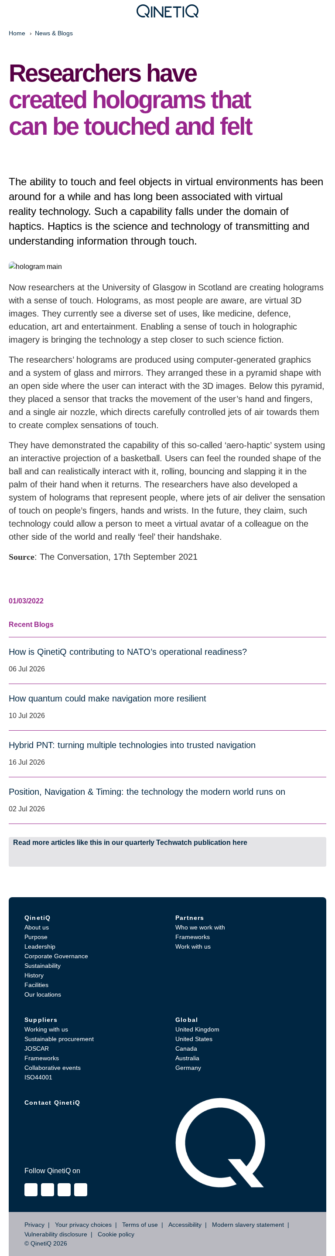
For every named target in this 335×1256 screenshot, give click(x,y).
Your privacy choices (83, 1224)
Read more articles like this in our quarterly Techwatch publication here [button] (130, 842)
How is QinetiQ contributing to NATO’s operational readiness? (128, 652)
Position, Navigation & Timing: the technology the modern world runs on (147, 791)
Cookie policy (116, 1234)
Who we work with (200, 927)
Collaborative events (52, 1067)
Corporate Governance (56, 956)
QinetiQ (37, 917)
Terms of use (140, 1224)
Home (17, 33)
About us (36, 927)
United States (193, 1038)
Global (186, 1019)
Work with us (193, 946)
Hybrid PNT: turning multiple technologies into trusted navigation (132, 745)
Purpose (36, 936)
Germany (188, 1067)
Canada (186, 1048)
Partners (190, 917)
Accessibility (185, 1224)
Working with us (46, 1029)
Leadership (39, 946)
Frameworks (192, 936)
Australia (187, 1058)
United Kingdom (197, 1029)
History (34, 975)
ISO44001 (38, 1077)
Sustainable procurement (59, 1038)
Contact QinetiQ (52, 1102)
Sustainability (42, 965)
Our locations (42, 994)
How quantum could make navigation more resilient (107, 698)
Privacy (34, 1224)
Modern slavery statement (248, 1224)
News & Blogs (54, 33)
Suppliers (41, 1019)
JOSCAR (36, 1048)
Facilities (36, 984)
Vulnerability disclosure (55, 1234)
